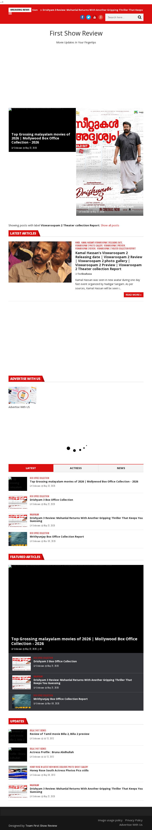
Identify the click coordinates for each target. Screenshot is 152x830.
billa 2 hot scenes (38, 730)
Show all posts (110, 225)
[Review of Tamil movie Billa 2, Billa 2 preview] (18, 736)
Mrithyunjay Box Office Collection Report (57, 536)
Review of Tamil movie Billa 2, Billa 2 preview (59, 734)
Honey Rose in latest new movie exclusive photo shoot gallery (59, 767)
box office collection (39, 478)
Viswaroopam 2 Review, (85, 248)
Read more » (134, 294)
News (121, 468)
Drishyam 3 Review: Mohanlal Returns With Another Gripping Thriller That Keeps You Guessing (88, 10)
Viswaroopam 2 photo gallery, (89, 245)
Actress (76, 468)
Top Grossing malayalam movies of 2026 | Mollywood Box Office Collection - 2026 (40, 138)
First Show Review (76, 33)
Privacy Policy (134, 820)
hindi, (77, 242)
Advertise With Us (131, 824)
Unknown (18, 147)
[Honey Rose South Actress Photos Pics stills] (18, 773)
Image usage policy (110, 820)
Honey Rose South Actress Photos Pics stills (59, 770)
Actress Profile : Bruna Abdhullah (52, 752)
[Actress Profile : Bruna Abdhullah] (18, 755)
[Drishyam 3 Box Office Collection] (109, 162)
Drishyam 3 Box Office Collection (106, 206)
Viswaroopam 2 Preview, (114, 245)
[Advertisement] (76, 76)
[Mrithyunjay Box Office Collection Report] (18, 539)
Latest (31, 468)
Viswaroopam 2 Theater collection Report (116, 248)
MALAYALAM (34, 514)
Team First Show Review (41, 825)
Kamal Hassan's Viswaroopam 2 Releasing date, (102, 242)
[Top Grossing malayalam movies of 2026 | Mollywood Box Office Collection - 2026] (42, 130)
